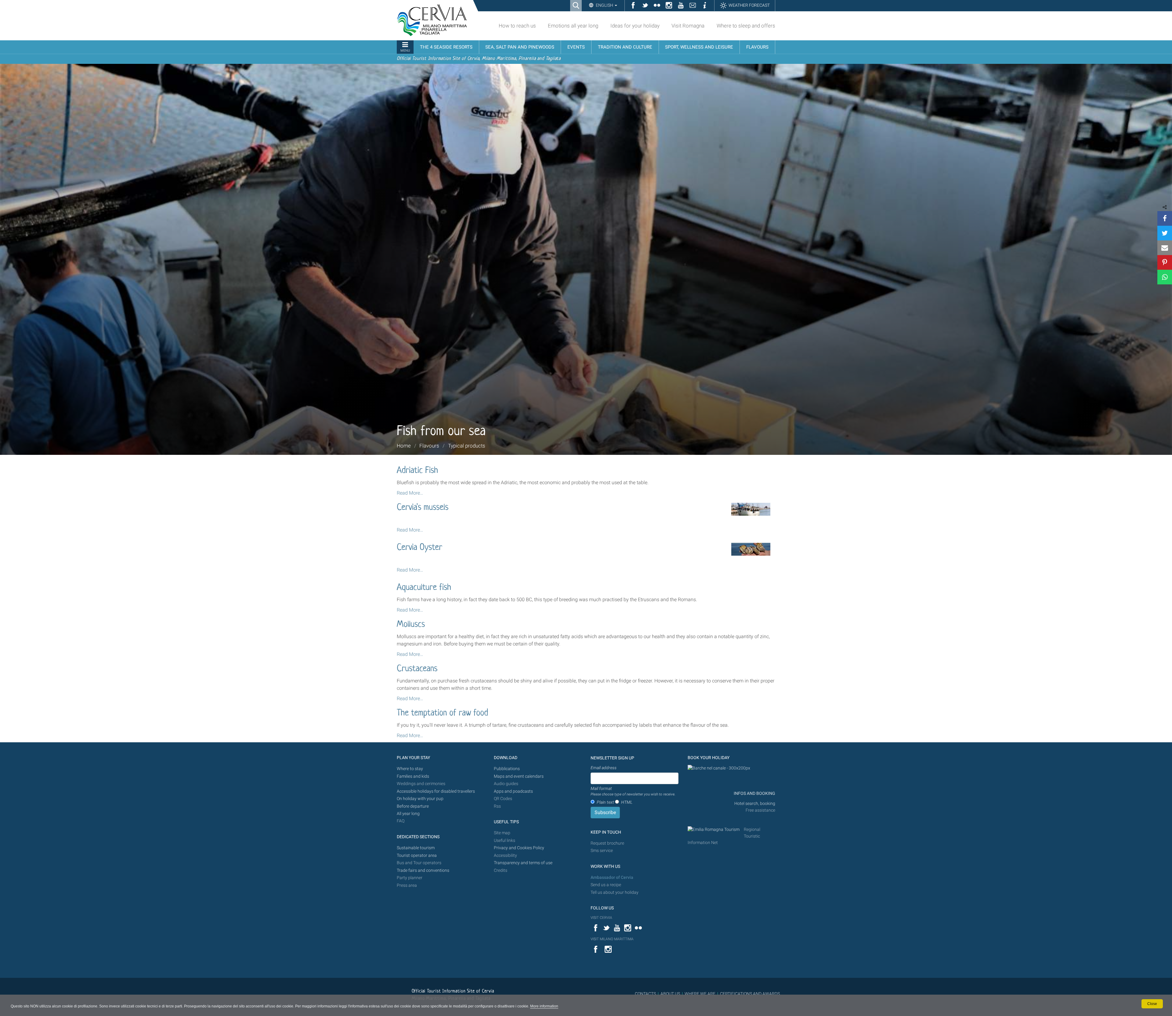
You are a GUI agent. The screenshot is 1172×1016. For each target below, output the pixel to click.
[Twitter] (1164, 233)
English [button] (604, 5)
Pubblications (507, 768)
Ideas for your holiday (635, 26)
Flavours (429, 446)
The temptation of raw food (442, 713)
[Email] (1164, 247)
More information (544, 1006)
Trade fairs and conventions (423, 870)
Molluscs (411, 625)
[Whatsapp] (1164, 277)
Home (404, 446)
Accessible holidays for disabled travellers (436, 791)
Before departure (413, 806)
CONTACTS (645, 993)
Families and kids (413, 776)
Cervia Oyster (419, 548)
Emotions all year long (573, 26)
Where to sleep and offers (746, 26)
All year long (408, 813)
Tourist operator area (417, 855)
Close (1152, 1004)
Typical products (466, 446)
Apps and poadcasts (513, 791)
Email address (604, 767)
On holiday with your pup (420, 798)
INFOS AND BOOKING (754, 793)
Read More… (410, 493)
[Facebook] (1164, 218)
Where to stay (410, 768)
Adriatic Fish (417, 471)
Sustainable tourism (416, 847)
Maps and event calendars (519, 776)
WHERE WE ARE (700, 993)
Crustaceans (417, 669)
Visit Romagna (687, 26)
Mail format (633, 791)
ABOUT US (670, 993)
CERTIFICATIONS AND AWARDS (750, 993)
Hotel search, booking (754, 803)
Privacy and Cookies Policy (519, 847)
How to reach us (517, 26)
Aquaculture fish (424, 588)
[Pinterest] (1164, 262)
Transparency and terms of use (523, 862)
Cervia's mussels (422, 508)
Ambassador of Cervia (612, 877)
